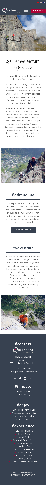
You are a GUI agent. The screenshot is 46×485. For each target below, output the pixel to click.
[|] (23, 33)
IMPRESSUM (16, 475)
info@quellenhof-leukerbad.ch (23, 371)
